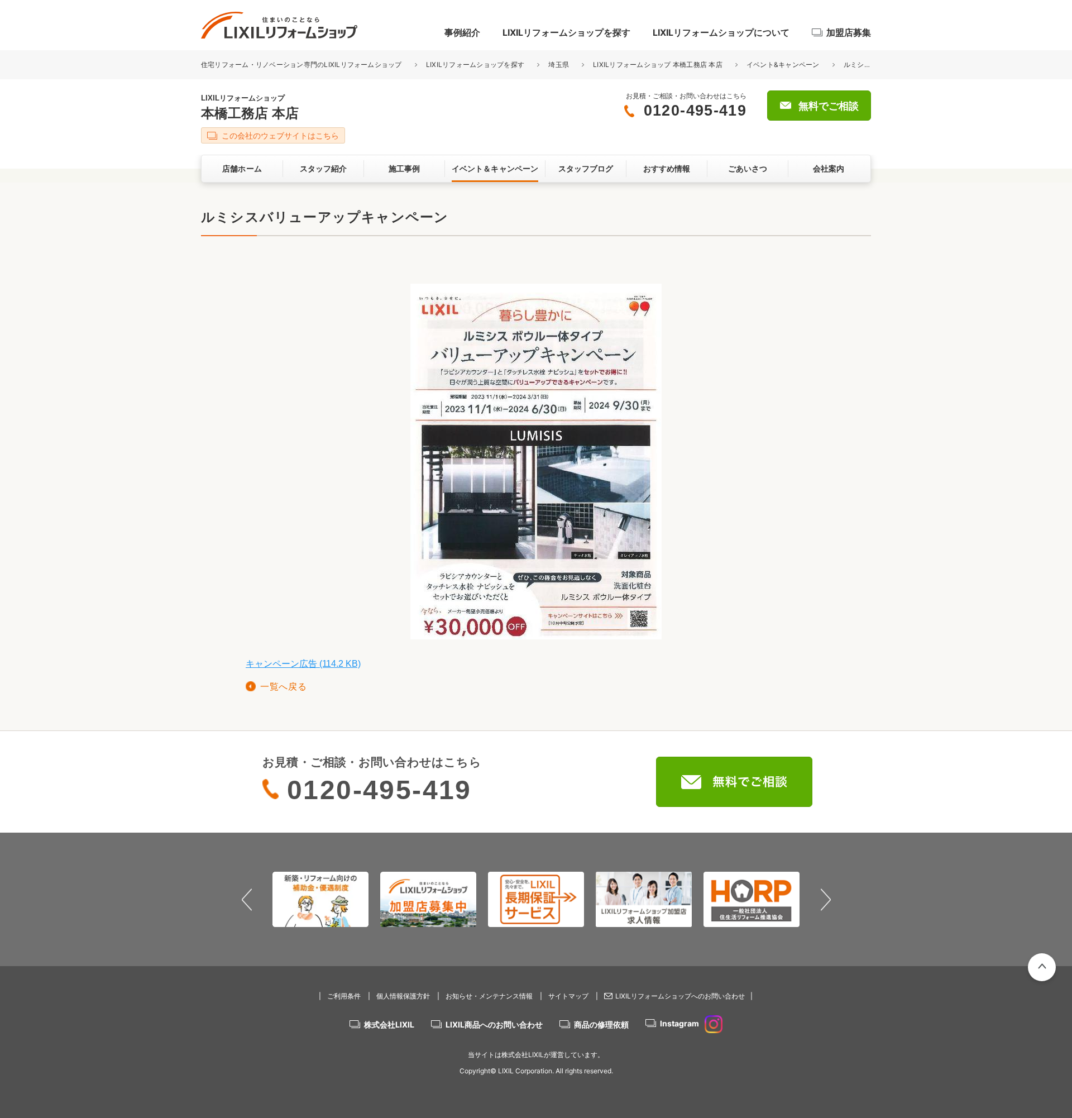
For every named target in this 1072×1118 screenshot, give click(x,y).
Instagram (679, 1023)
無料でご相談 (828, 106)
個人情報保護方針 (403, 996)
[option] (320, 899)
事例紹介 (462, 32)
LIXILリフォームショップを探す (566, 32)
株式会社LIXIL (389, 1024)
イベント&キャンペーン (783, 64)
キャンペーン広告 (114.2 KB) (303, 663)
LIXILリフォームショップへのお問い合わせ (680, 996)
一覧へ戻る (283, 686)
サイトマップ (568, 996)
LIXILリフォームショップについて (721, 32)
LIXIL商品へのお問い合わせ (494, 1024)
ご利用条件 (344, 996)
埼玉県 (558, 64)
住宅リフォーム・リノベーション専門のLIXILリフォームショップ (302, 64)
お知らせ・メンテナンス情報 (489, 996)
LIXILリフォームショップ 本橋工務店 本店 (658, 64)
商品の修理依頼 (601, 1024)
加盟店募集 (848, 32)
